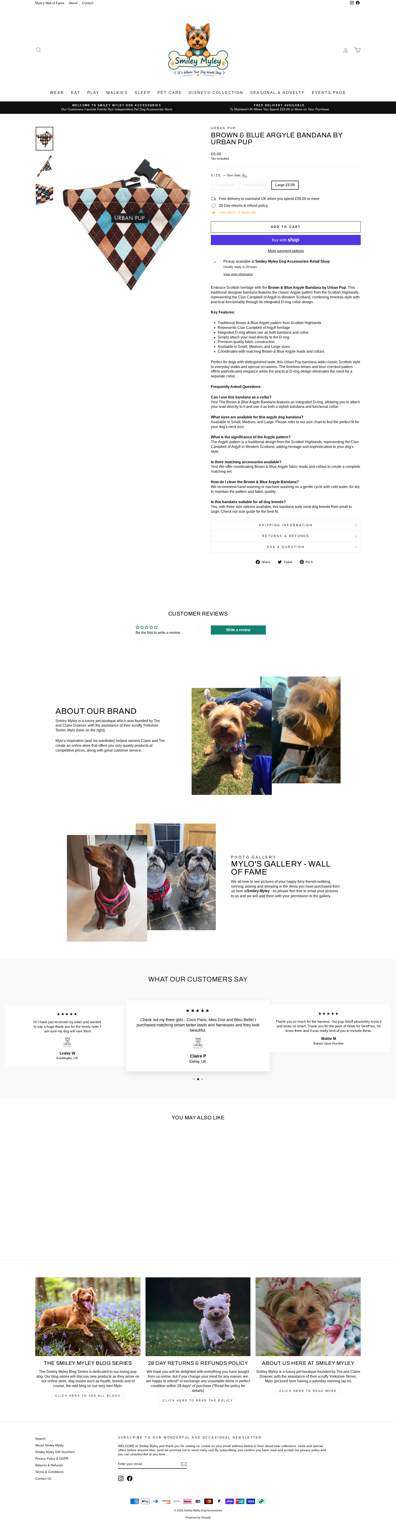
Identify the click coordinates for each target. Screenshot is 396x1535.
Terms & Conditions (49, 1472)
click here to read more (308, 1391)
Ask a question (286, 547)
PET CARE (169, 93)
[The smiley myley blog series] (87, 1316)
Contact (87, 3)
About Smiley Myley (49, 1445)
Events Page (329, 93)
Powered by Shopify (198, 1517)
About (73, 3)
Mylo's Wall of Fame (49, 3)
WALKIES (117, 93)
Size (226, 175)
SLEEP (143, 93)
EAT (75, 93)
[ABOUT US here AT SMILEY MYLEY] (308, 1316)
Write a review (238, 630)
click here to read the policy (198, 1400)
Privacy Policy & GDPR (51, 1458)
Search (40, 1438)
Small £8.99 (225, 185)
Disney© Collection (216, 93)
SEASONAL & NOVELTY (277, 93)
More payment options (286, 251)
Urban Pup (223, 128)
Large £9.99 (285, 185)
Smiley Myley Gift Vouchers (55, 1452)
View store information (238, 274)
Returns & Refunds (285, 536)
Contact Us (43, 1478)
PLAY (93, 93)
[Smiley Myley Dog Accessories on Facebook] (129, 1478)
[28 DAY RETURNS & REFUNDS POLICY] (198, 1316)
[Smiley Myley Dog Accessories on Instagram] (121, 1478)
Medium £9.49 (255, 185)
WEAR (57, 93)
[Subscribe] (184, 1464)
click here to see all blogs (87, 1395)
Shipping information (286, 525)
